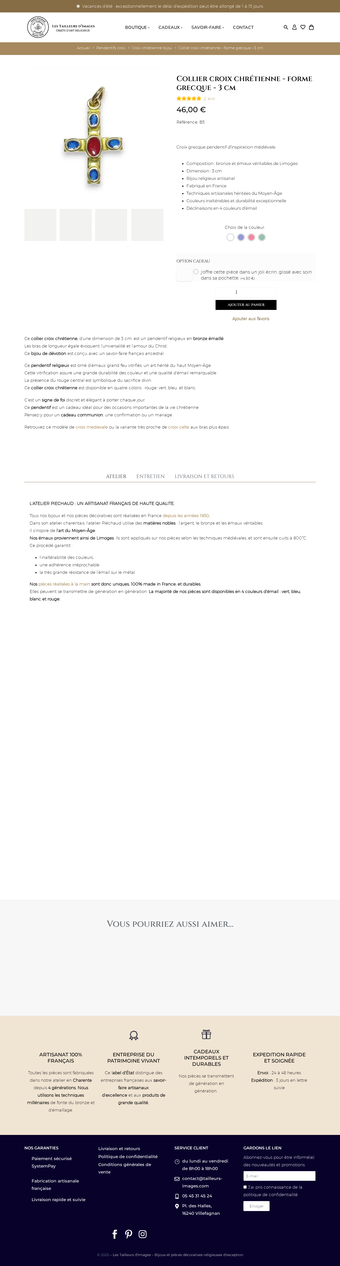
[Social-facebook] (114, 1234)
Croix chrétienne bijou (152, 48)
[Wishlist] (303, 27)
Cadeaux (169, 27)
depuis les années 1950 (186, 515)
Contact (243, 27)
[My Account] (294, 27)
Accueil (83, 48)
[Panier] (311, 27)
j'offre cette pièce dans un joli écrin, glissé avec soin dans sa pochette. (256, 275)
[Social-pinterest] (128, 1234)
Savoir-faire (206, 27)
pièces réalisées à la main (64, 584)
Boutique (136, 27)
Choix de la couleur (244, 227)
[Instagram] (142, 1234)
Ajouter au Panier (246, 304)
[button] (286, 27)
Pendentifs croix (111, 48)
